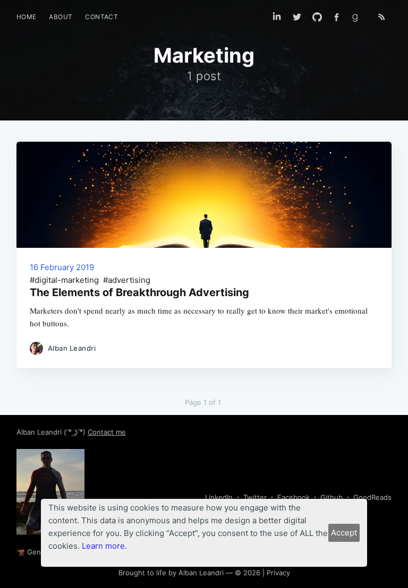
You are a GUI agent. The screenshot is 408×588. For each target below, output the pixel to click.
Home (26, 17)
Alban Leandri (40, 432)
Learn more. (104, 546)
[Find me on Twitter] (297, 17)
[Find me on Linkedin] (277, 17)
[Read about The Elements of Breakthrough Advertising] (204, 195)
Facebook (293, 497)
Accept (344, 533)
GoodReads (372, 497)
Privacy (278, 572)
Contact (101, 17)
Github (331, 497)
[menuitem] (26, 16)
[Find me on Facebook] (336, 17)
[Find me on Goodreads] (358, 17)
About (60, 17)
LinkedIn (219, 497)
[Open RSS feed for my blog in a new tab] (381, 17)
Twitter (255, 497)
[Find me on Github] (317, 17)
